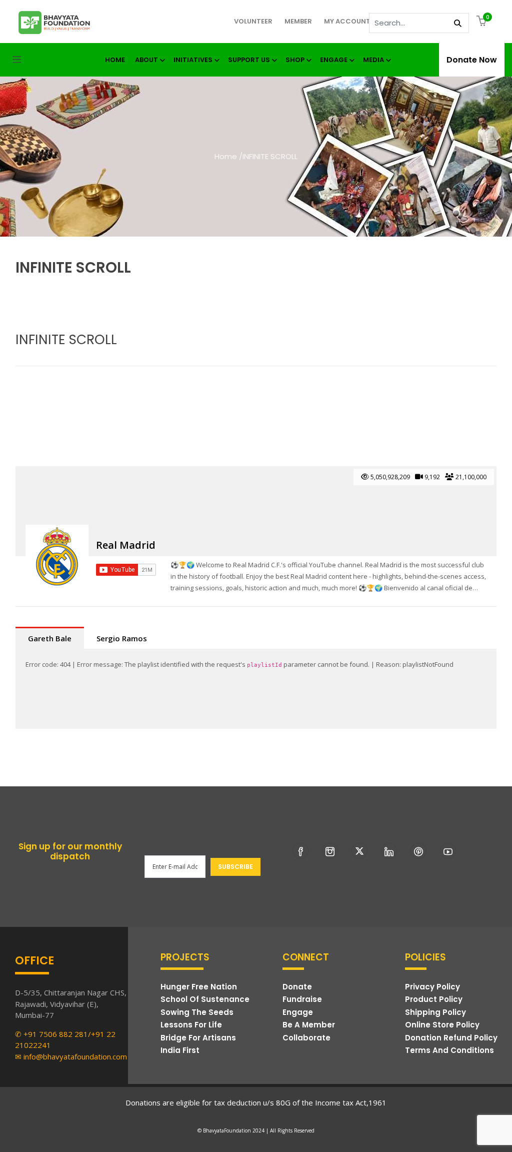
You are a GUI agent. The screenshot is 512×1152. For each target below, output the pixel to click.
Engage (334, 60)
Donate (297, 986)
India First (180, 1050)
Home (225, 156)
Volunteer (253, 21)
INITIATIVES (193, 60)
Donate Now (471, 60)
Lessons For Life (191, 1024)
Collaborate (306, 1037)
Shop (295, 60)
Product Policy (433, 999)
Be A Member (308, 1024)
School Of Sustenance (205, 999)
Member (298, 21)
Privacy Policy (432, 986)
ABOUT (146, 60)
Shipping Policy (435, 1012)
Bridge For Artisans (198, 1037)
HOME (115, 60)
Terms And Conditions (449, 1050)
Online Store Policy (442, 1024)
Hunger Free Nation (198, 986)
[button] (482, 22)
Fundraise (302, 999)
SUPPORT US (249, 60)
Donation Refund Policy (451, 1037)
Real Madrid (126, 545)
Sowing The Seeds (197, 1012)
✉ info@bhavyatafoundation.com (71, 1056)
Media (373, 60)
